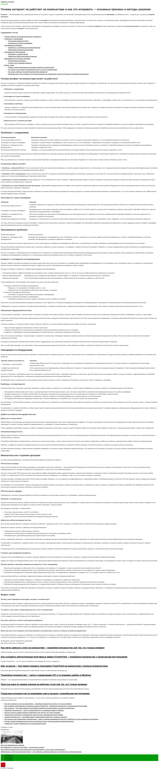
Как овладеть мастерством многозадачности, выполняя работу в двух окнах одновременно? (33, 749)
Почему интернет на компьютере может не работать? (22, 37)
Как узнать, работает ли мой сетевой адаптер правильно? (28, 72)
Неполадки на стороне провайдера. (20, 43)
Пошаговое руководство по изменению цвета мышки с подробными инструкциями (33, 715)
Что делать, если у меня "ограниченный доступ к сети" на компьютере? (32, 70)
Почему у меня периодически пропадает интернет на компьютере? (31, 67)
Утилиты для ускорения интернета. (20, 63)
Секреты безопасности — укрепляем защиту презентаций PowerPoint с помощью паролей (35, 717)
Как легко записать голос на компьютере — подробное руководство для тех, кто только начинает (38, 704)
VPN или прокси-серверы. (17, 61)
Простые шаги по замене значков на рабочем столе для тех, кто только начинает (32, 712)
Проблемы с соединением (13, 39)
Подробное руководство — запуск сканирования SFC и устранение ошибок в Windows (34, 710)
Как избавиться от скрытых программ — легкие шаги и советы (22, 747)
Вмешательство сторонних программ (17, 59)
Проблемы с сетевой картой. (18, 54)
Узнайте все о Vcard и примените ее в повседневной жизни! (25, 724)
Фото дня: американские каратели (12, 745)
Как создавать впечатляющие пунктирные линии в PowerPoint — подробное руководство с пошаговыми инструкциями (45, 706)
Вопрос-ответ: (9, 65)
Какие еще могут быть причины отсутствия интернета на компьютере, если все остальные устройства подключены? (48, 74)
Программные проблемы (13, 45)
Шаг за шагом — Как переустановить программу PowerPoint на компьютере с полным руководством (39, 708)
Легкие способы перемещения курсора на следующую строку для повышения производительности (39, 721)
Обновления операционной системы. (20, 50)
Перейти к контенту (7, 2)
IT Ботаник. (4, 4)
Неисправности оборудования (14, 52)
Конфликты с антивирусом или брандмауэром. (24, 48)
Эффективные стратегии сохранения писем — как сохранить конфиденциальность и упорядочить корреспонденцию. (41, 752)
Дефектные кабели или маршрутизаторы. (22, 56)
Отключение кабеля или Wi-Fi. (18, 41)
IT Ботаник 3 (8, 758)
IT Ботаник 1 (8, 755)
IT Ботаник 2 (8, 760)
